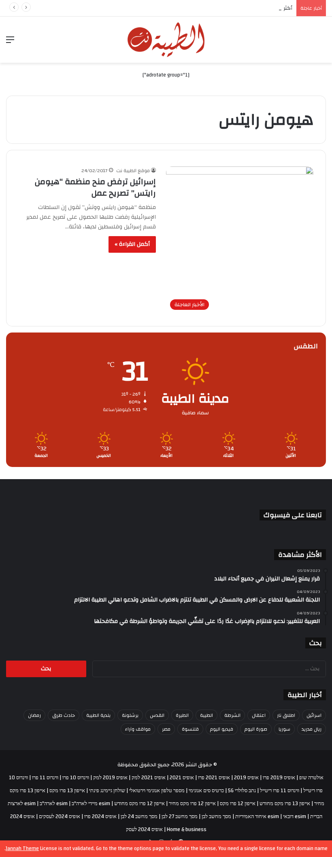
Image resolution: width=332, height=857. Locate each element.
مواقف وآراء (138, 729)
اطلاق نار (286, 715)
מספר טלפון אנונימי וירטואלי (157, 790)
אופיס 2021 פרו (214, 777)
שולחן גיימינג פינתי (107, 790)
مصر (166, 729)
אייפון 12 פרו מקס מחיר (192, 803)
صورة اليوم (256, 729)
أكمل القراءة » (132, 244)
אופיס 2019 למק (110, 777)
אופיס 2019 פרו (279, 777)
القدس (157, 715)
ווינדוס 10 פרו (75, 777)
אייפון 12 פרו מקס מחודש (139, 803)
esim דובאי (294, 816)
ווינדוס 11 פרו (45, 777)
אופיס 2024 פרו (100, 816)
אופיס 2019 (246, 777)
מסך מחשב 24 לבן (139, 816)
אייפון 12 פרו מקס (237, 803)
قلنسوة (190, 729)
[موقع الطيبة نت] (166, 39)
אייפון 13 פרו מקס (67, 790)
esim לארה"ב (54, 803)
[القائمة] (10, 43)
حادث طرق (63, 715)
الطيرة (182, 715)
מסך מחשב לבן (216, 816)
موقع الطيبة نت (133, 170)
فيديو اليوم (221, 729)
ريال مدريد (311, 729)
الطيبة (206, 715)
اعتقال (259, 715)
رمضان (34, 715)
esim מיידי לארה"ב (91, 803)
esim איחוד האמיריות (257, 816)
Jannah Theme (22, 848)
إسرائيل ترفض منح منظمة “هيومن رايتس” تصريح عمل (95, 187)
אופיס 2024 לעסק (144, 829)
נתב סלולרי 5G (242, 790)
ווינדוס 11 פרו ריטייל (279, 790)
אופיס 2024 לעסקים (59, 816)
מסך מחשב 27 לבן (180, 816)
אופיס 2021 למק (149, 777)
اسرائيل (313, 715)
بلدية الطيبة (98, 715)
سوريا (284, 729)
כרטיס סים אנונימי (206, 790)
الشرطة (232, 715)
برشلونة (130, 715)
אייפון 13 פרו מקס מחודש (285, 803)
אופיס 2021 (182, 777)
